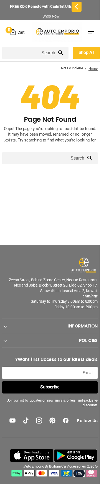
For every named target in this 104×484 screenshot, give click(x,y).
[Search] (63, 53)
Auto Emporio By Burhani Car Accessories (55, 466)
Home (93, 68)
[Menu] (91, 32)
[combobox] (29, 53)
